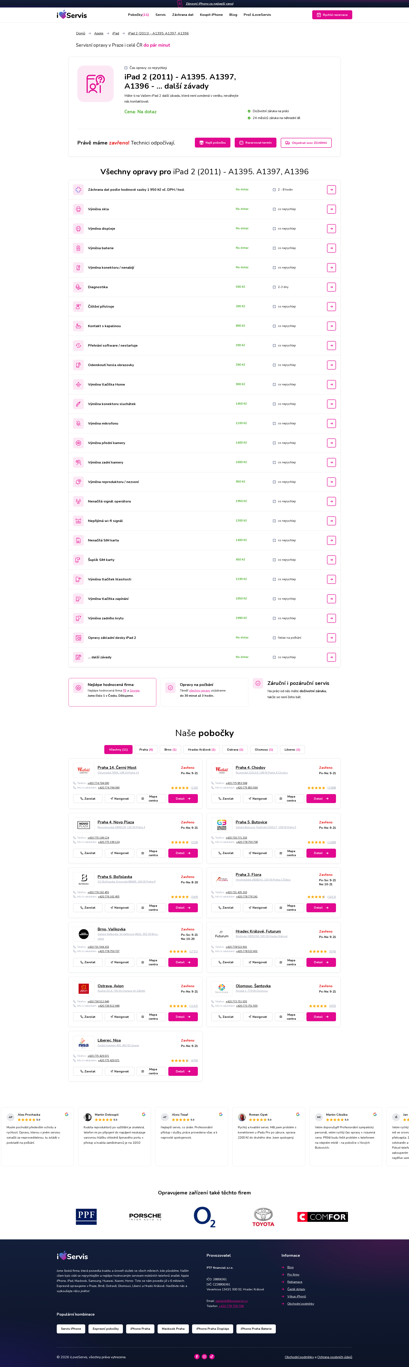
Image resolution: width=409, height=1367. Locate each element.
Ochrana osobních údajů (334, 1357)
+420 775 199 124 (98, 837)
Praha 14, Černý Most (117, 767)
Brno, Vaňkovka (111, 929)
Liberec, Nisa (109, 1040)
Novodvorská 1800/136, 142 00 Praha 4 (121, 827)
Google (135, 691)
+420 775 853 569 (247, 787)
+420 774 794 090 (98, 783)
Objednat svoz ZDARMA (309, 143)
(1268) (331, 842)
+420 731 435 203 (236, 892)
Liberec (292, 750)
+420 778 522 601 (236, 947)
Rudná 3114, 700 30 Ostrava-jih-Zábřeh (121, 991)
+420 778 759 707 (108, 951)
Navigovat (121, 799)
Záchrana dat (183, 14)
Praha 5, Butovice (251, 822)
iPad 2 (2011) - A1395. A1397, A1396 (158, 33)
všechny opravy (199, 691)
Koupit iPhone (211, 14)
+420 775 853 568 (236, 783)
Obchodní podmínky (300, 1304)
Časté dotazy (296, 1289)
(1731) (193, 952)
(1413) (331, 897)
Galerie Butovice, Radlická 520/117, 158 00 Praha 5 (266, 827)
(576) (332, 952)
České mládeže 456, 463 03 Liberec (118, 1045)
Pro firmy (293, 1275)
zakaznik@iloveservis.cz (231, 1301)
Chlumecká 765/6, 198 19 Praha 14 (118, 772)
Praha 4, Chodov (250, 767)
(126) (194, 788)
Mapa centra (153, 799)
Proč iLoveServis (257, 14)
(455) (332, 1006)
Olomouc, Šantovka (253, 985)
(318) (194, 842)
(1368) (331, 788)
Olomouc (264, 750)
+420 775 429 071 (98, 1056)
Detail (180, 799)
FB (124, 691)
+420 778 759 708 (247, 842)
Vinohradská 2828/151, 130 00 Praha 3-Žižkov (263, 879)
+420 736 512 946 (98, 1001)
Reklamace (294, 1282)
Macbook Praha (173, 1329)
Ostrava (235, 750)
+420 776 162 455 (98, 892)
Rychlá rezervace (335, 15)
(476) (194, 1060)
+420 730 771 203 (236, 837)
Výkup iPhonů (296, 1296)
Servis (160, 14)
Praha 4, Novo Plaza (116, 822)
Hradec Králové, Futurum (258, 931)
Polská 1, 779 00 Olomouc (252, 991)
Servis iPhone (71, 1329)
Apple (98, 33)
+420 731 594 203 (98, 947)
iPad (115, 33)
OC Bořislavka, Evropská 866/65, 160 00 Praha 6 (126, 881)
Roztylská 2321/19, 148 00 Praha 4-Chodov (262, 772)
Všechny (118, 750)
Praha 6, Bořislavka (115, 876)
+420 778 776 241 (247, 896)
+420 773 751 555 (236, 1001)
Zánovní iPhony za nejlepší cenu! (209, 4)
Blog (233, 14)
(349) (194, 897)
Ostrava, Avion (111, 985)
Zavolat (89, 799)
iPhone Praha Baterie (256, 1329)
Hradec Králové (201, 750)
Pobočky (138, 14)
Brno (170, 750)
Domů (80, 33)
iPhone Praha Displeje (212, 1329)
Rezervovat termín (258, 143)
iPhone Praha (140, 1329)
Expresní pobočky (106, 1329)
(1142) (193, 1006)
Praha (146, 750)
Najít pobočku (216, 143)
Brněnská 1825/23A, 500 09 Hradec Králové (261, 936)
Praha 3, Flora (248, 874)
